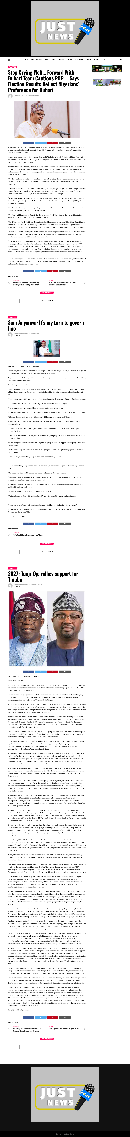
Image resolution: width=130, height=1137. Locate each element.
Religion (96, 60)
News (32, 60)
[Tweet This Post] (40, 143)
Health (103, 60)
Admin (18, 97)
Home (26, 60)
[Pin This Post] (52, 143)
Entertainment (79, 60)
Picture (88, 60)
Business (38, 60)
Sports (54, 60)
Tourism (69, 60)
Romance (61, 60)
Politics (46, 60)
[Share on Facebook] (28, 143)
